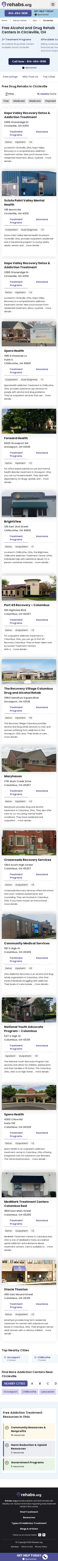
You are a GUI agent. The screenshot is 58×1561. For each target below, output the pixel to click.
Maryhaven (13, 776)
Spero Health (14, 351)
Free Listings (10, 76)
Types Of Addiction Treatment (29, 1523)
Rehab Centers (20, 20)
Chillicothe (29, 1391)
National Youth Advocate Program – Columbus (23, 1029)
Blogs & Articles (29, 1528)
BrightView (12, 521)
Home (4, 20)
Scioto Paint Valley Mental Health (24, 202)
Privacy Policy (41, 1546)
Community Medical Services (27, 943)
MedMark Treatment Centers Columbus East (26, 1204)
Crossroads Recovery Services (27, 860)
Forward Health (16, 438)
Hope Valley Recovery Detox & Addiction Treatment (27, 115)
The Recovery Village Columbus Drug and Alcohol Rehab (28, 691)
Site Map (15, 1546)
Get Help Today (29, 1555)
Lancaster (47, 1391)
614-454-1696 (18, 13)
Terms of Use (27, 1546)
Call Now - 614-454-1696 (29, 61)
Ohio (35, 20)
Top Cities (49, 76)
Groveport (11, 1391)
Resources (29, 1517)
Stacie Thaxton (16, 1289)
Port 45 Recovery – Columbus (26, 605)
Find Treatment (29, 1511)
